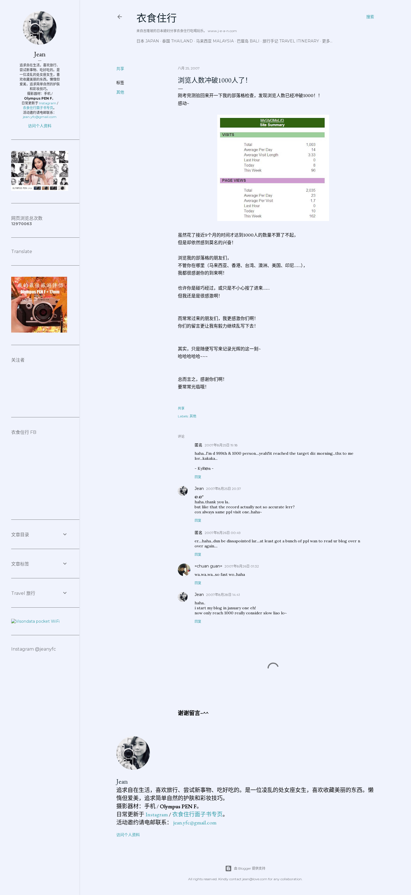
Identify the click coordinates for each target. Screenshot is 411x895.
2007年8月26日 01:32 (242, 566)
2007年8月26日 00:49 (223, 533)
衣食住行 (156, 18)
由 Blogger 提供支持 (249, 868)
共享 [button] (120, 68)
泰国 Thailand (177, 41)
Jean (199, 488)
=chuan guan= (208, 566)
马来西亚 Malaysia (215, 41)
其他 (120, 92)
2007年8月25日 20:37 (223, 489)
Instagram (156, 814)
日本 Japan (147, 41)
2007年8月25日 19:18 (221, 445)
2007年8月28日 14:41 (223, 595)
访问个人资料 (128, 834)
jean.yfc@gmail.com (194, 822)
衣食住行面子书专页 (197, 814)
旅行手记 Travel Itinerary (291, 41)
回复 (198, 477)
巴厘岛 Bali (248, 41)
